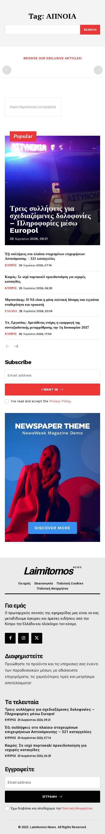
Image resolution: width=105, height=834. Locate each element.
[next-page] (16, 346)
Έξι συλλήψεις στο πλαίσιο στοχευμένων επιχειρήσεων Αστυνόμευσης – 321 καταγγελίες (45, 256)
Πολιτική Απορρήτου (77, 808)
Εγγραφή (49, 796)
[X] (36, 638)
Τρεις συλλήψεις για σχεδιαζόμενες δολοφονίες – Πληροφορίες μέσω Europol (50, 219)
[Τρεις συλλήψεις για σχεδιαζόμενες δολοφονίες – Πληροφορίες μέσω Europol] (52, 190)
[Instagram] (23, 638)
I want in (50, 389)
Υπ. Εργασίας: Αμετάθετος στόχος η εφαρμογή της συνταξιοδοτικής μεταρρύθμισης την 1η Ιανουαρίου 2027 (47, 325)
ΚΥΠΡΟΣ (11, 265)
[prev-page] (6, 70)
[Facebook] (10, 638)
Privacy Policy (59, 401)
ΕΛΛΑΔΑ (11, 311)
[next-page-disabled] (98, 70)
